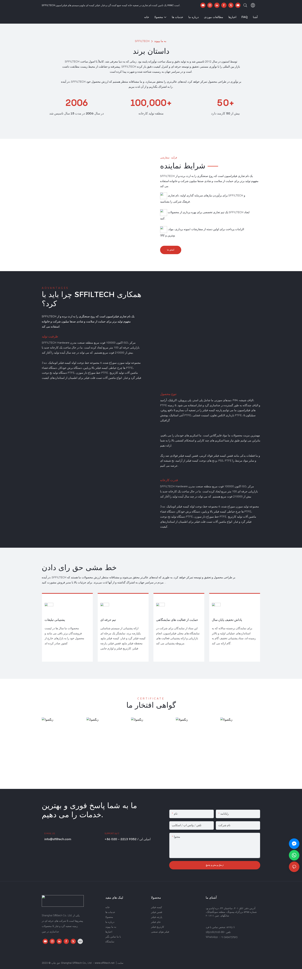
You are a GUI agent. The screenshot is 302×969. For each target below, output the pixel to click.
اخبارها (108, 931)
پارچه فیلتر (156, 917)
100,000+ (151, 102)
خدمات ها (110, 912)
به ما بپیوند (160, 41)
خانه (107, 907)
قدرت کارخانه (169, 480)
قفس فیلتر (156, 912)
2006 (76, 102)
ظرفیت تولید (50, 336)
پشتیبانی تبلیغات (55, 620)
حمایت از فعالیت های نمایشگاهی (177, 620)
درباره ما (109, 922)
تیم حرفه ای (108, 620)
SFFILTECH (142, 41)
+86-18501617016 (215, 932)
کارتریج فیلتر (157, 926)
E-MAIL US (49, 833)
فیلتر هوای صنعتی (160, 931)
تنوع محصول (168, 394)
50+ (225, 102)
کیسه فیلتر (156, 907)
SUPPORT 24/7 (112, 833)
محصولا (109, 917)
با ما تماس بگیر (113, 936)
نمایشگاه (109, 941)
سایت (120, 962)
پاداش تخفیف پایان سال (227, 620)
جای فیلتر (156, 922)
